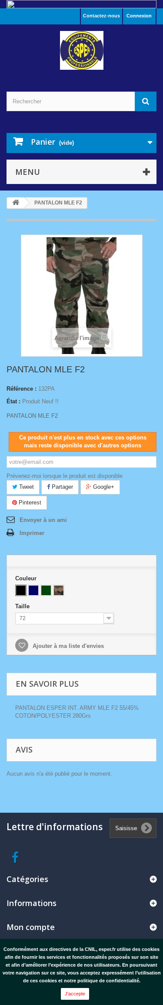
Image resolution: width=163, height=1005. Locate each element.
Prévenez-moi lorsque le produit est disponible (65, 476)
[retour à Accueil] (15, 203)
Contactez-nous (101, 15)
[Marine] (33, 590)
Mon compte (31, 927)
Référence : (22, 388)
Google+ (102, 487)
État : (13, 401)
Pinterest (29, 502)
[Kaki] (46, 590)
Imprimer (32, 533)
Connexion (139, 15)
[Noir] (21, 590)
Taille (23, 606)
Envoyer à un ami (43, 520)
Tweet (25, 487)
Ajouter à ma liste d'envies (67, 646)
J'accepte (75, 993)
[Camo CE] (58, 590)
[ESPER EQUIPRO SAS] (81, 50)
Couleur (26, 578)
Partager (61, 487)
